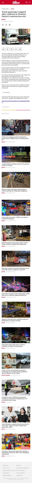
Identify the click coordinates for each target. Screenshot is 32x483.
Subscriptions (6, 473)
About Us (18, 465)
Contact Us (5, 465)
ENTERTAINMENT (6, 375)
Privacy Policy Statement (22, 468)
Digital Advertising (7, 475)
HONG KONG (5, 9)
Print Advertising (20, 473)
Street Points (19, 475)
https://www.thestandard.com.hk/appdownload (16, 101)
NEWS (12, 9)
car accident (6, 92)
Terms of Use (6, 468)
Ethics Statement (20, 470)
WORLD (4, 297)
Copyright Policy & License (9, 470)
